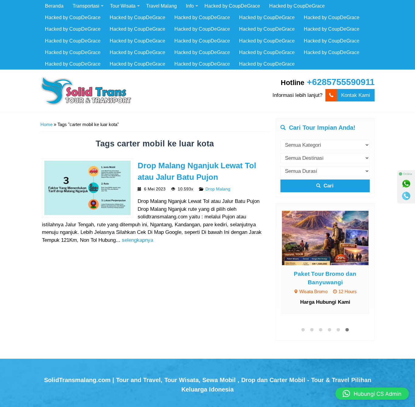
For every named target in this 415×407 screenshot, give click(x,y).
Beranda (54, 6)
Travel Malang (161, 6)
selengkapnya (137, 240)
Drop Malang (217, 189)
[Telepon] (406, 195)
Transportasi (86, 6)
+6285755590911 (341, 82)
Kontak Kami (355, 95)
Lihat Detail (331, 237)
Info (190, 6)
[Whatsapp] (406, 183)
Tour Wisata (122, 6)
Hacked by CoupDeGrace (232, 6)
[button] (372, 394)
